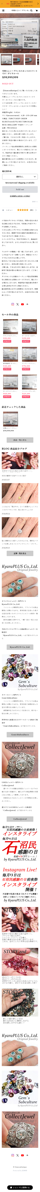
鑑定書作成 (7, 171)
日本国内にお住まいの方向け (20, 196)
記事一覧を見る (20, 553)
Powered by (17, 1170)
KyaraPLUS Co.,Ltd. (20, 647)
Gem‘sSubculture (20, 735)
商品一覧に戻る (20, 440)
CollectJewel (20, 819)
